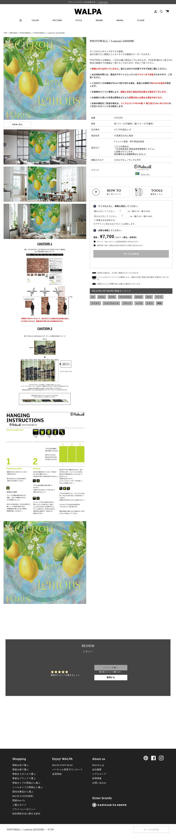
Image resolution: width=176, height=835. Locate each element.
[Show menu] (22, 20)
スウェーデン (145, 174)
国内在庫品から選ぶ (22, 791)
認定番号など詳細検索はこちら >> (130, 154)
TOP (5, 33)
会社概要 (97, 769)
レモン (150, 303)
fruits (112, 296)
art (92, 296)
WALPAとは (98, 765)
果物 (159, 303)
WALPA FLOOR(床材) (23, 796)
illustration (125, 296)
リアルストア (99, 774)
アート (159, 296)
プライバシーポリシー (24, 809)
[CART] (167, 11)
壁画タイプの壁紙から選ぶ (26, 782)
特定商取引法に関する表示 (26, 813)
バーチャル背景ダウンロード (67, 769)
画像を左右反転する (105, 220)
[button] (161, 11)
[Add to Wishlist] (131, 262)
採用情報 (97, 778)
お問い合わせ (99, 782)
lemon (138, 296)
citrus (102, 296)
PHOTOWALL (26, 33)
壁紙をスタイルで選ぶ (24, 774)
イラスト (95, 303)
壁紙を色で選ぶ (20, 765)
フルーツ (127, 303)
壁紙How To (18, 800)
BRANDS (13, 33)
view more (103, 2)
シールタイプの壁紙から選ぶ (27, 787)
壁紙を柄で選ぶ (20, 769)
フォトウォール (111, 303)
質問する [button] (111, 677)
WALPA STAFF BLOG (62, 765)
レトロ (139, 303)
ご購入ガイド (19, 804)
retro (148, 296)
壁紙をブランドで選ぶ (24, 778)
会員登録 (57, 774)
